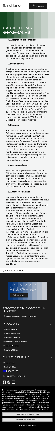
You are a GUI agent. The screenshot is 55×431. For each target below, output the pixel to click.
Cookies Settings (10, 367)
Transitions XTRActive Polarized (15, 342)
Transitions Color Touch (12, 333)
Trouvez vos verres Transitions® (23, 288)
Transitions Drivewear (11, 346)
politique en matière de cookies (20, 409)
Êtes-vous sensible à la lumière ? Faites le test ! (20, 316)
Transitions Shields (11, 350)
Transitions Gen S (10, 329)
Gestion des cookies (27, 425)
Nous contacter (9, 363)
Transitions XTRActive (12, 338)
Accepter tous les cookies (27, 414)
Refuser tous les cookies (27, 420)
